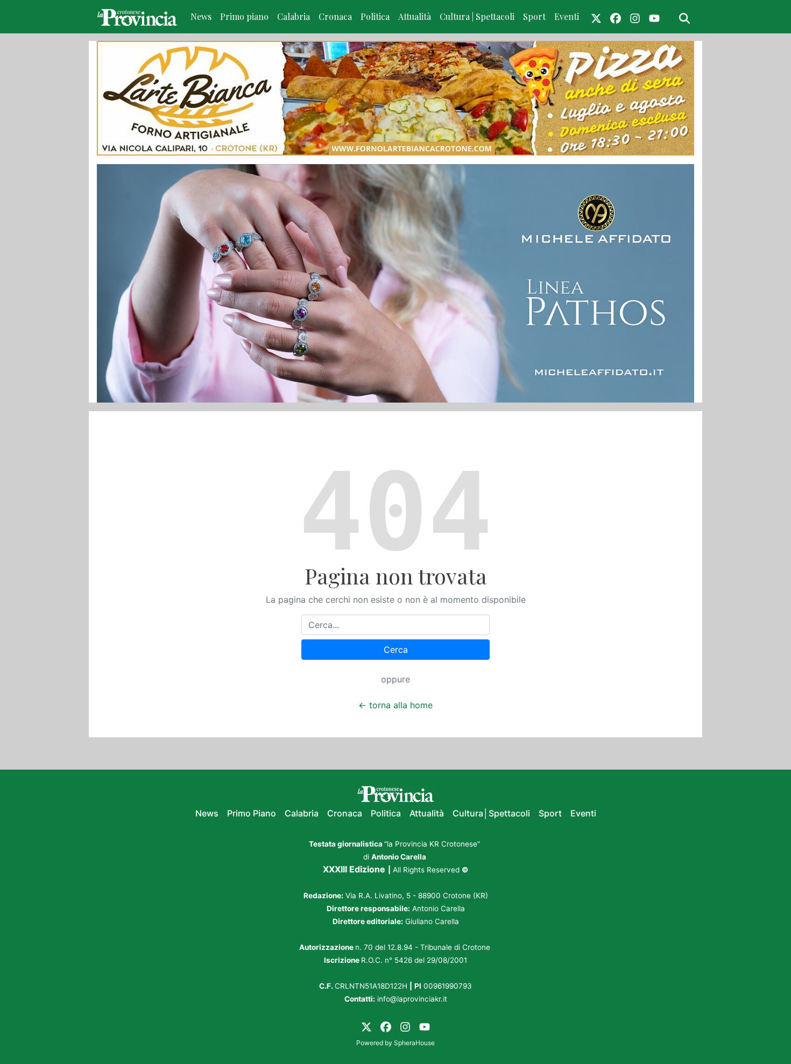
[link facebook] (615, 16)
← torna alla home (395, 705)
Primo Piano (251, 813)
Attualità (414, 16)
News (200, 16)
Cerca (396, 649)
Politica (375, 16)
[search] (684, 16)
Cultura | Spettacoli (477, 16)
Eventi (566, 16)
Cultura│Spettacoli (491, 813)
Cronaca (335, 16)
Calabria (293, 16)
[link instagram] (635, 16)
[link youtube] (654, 16)
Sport (534, 16)
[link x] (596, 16)
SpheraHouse (414, 1043)
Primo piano (244, 16)
